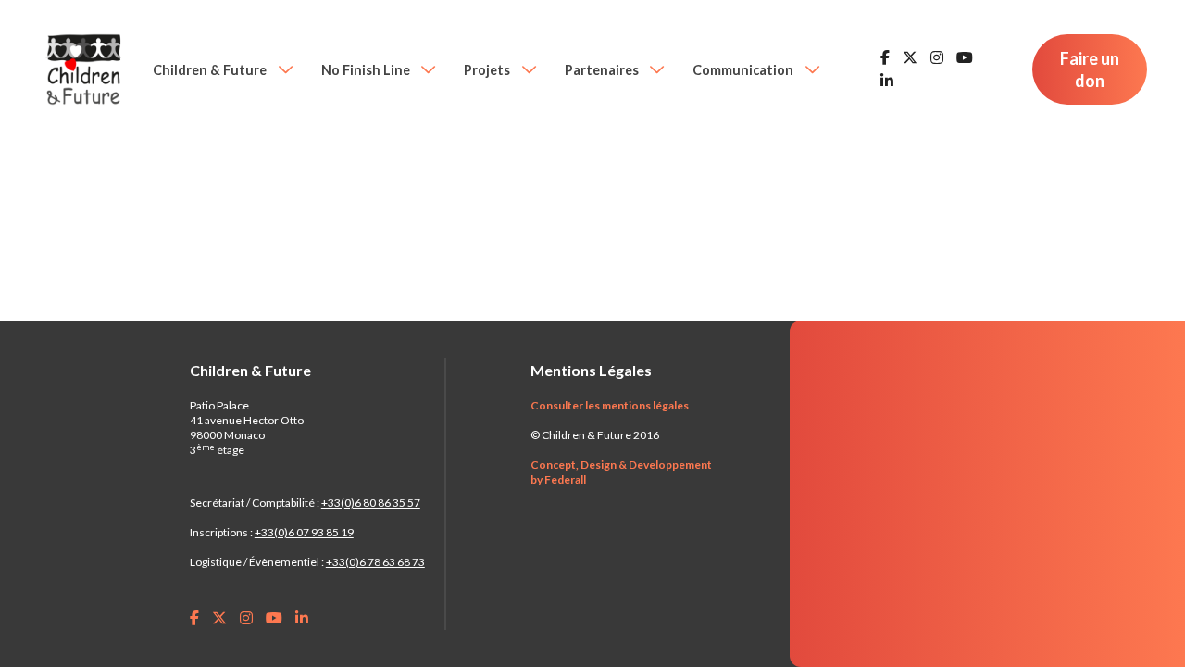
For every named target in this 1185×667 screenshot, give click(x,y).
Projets (488, 70)
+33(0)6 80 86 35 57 (370, 503)
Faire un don (1089, 69)
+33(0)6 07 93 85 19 (304, 532)
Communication (744, 70)
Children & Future (211, 70)
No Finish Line (367, 70)
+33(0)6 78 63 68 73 (375, 562)
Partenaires (603, 70)
